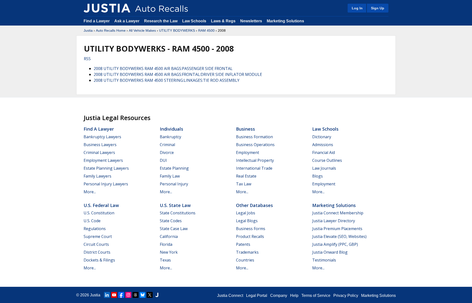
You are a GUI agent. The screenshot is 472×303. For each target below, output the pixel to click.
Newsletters (251, 21)
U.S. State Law (175, 205)
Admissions (322, 144)
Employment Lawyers (103, 160)
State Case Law (174, 228)
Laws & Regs (223, 21)
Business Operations (255, 144)
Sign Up (377, 8)
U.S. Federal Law (101, 205)
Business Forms (250, 228)
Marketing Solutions (285, 21)
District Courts (97, 252)
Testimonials (324, 260)
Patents (243, 244)
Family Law (170, 176)
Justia (88, 30)
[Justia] (107, 8)
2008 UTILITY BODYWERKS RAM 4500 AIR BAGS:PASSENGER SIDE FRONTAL (163, 68)
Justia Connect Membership (337, 213)
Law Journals (324, 168)
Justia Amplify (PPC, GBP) (335, 244)
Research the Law (160, 21)
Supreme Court (98, 236)
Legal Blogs (247, 220)
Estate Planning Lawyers (106, 168)
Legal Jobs (245, 213)
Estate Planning (174, 168)
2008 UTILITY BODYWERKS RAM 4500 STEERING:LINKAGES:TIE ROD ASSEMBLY (166, 80)
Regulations (95, 228)
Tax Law (243, 184)
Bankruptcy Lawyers (102, 136)
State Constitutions (177, 213)
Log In (357, 8)
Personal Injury (174, 184)
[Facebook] (121, 295)
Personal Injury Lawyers (106, 184)
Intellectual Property (255, 160)
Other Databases (254, 205)
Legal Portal (256, 295)
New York (169, 252)
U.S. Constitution (99, 213)
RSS (87, 58)
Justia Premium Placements (337, 228)
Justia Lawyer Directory (333, 220)
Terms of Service (315, 295)
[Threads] (135, 295)
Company (278, 295)
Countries (245, 260)
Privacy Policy (345, 295)
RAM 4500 (206, 30)
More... (90, 191)
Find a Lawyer (97, 21)
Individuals (171, 129)
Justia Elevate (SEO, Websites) (339, 236)
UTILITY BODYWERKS (177, 30)
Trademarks (247, 252)
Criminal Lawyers (99, 152)
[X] (150, 295)
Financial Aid (323, 152)
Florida (166, 244)
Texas (165, 260)
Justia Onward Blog (330, 252)
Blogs (317, 176)
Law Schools (194, 21)
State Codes (171, 220)
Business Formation (254, 136)
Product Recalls (250, 236)
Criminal (167, 144)
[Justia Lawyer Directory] (157, 295)
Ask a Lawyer (127, 21)
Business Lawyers (100, 144)
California (169, 236)
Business (245, 129)
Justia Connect (230, 295)
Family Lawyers (97, 176)
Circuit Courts (96, 244)
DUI (163, 160)
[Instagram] (128, 295)
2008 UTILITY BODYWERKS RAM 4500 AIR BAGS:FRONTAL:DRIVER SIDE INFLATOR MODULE (178, 74)
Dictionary (321, 136)
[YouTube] (114, 295)
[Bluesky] (143, 295)
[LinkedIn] (107, 295)
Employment (247, 152)
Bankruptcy (170, 136)
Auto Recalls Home (111, 30)
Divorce (167, 152)
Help (294, 295)
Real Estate (246, 176)
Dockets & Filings (99, 260)
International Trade (254, 168)
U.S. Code (92, 220)
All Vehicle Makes (142, 30)
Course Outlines (327, 160)
